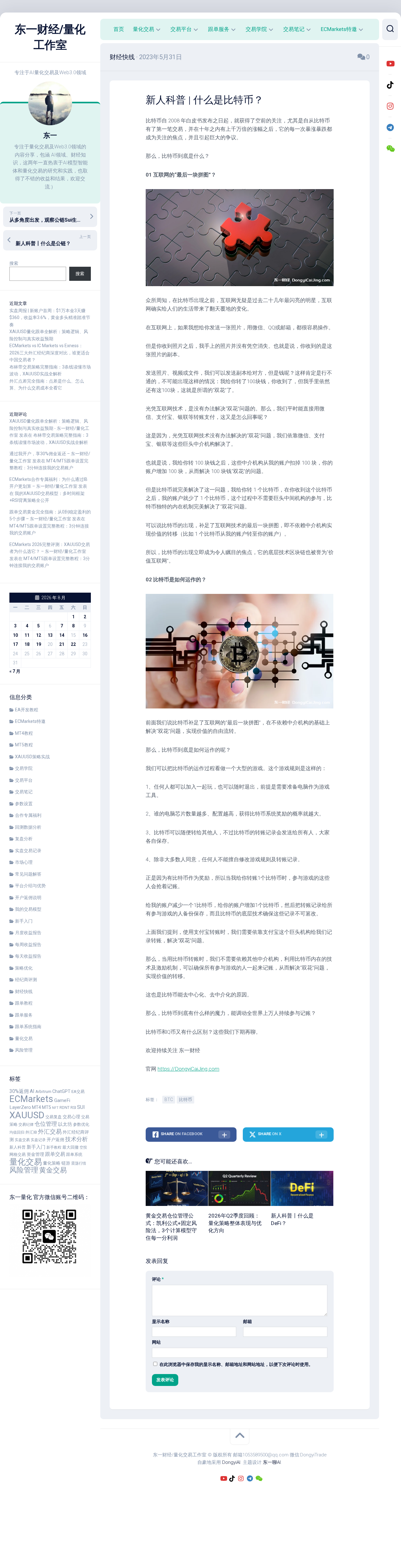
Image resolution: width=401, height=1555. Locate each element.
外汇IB (31, 1132)
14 (61, 635)
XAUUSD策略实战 (32, 756)
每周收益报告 (28, 944)
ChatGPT (61, 1091)
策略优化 (24, 968)
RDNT (65, 1107)
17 (15, 644)
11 (26, 635)
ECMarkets (31, 1099)
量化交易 (24, 1038)
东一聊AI (272, 1462)
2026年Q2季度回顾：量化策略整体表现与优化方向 (235, 1223)
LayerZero (20, 1107)
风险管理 (24, 1050)
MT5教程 (24, 744)
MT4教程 (24, 733)
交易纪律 (26, 1124)
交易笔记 (24, 791)
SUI (81, 1107)
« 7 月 (14, 671)
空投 (83, 1147)
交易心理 (71, 1117)
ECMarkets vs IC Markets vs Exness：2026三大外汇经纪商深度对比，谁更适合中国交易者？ (49, 352)
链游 (65, 1163)
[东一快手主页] (390, 63)
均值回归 (16, 1132)
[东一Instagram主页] (390, 106)
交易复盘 (53, 1117)
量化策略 (51, 1163)
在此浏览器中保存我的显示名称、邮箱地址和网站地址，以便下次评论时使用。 (236, 1364)
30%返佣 (19, 1091)
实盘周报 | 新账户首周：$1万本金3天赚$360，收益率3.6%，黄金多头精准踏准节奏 (49, 317)
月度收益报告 (28, 932)
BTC (168, 1099)
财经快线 (24, 991)
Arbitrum (43, 1091)
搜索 (13, 263)
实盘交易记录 (28, 850)
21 (61, 644)
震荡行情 (78, 1163)
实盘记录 (38, 1140)
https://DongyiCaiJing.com (188, 1069)
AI (32, 1091)
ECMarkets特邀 (30, 721)
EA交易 (78, 1091)
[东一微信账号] (390, 148)
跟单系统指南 (28, 1026)
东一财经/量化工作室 (50, 37)
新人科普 (17, 1147)
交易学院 (24, 768)
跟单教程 (24, 1003)
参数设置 (24, 803)
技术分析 (76, 1139)
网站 (156, 1342)
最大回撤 (70, 1147)
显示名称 (160, 1321)
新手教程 (53, 1147)
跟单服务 (24, 1014)
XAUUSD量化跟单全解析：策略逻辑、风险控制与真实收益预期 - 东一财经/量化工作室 (49, 428)
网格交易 (17, 1154)
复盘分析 (24, 838)
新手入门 (24, 921)
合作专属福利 (28, 815)
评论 (158, 1279)
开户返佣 (55, 1139)
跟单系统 (74, 1154)
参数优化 (81, 1124)
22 (73, 644)
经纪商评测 (26, 979)
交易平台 (24, 780)
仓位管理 (45, 1123)
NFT (55, 1108)
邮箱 (247, 1321)
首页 (118, 29)
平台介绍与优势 (30, 885)
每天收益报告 (28, 956)
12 (38, 635)
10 (15, 635)
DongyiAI (231, 1462)
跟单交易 (55, 1154)
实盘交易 (22, 1140)
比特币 (185, 1099)
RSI (73, 1107)
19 (38, 644)
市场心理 (24, 862)
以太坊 (65, 1124)
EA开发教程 (26, 709)
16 (84, 635)
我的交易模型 (28, 909)
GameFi (62, 1100)
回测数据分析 (28, 827)
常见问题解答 (28, 874)
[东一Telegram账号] (390, 127)
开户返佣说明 (28, 897)
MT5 (46, 1107)
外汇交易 (50, 1131)
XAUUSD (26, 1115)
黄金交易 (53, 1170)
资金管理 (35, 1154)
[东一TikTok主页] (390, 84)
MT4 (36, 1107)
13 (50, 635)
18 (26, 644)
